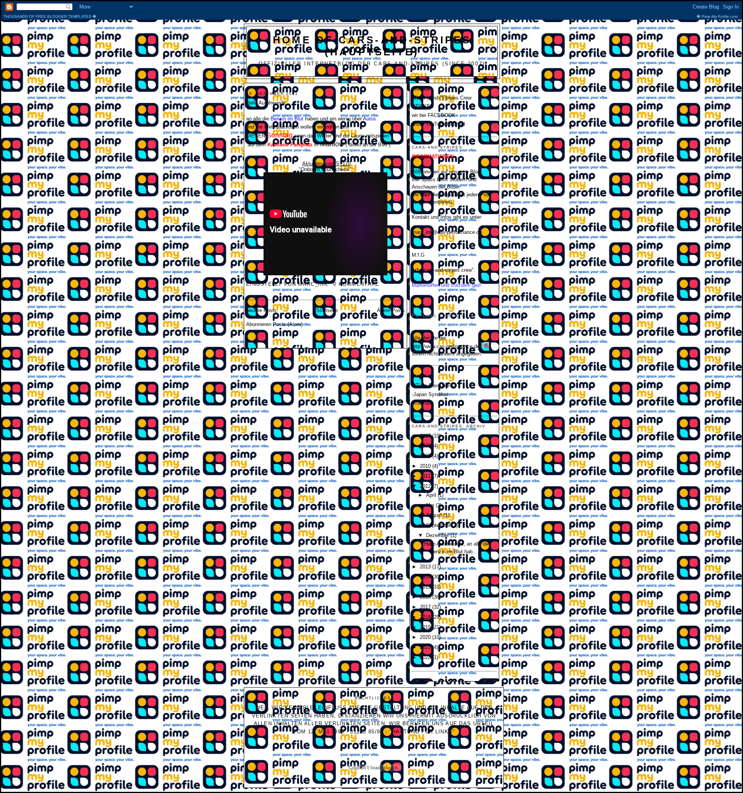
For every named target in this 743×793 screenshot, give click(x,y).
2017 (426, 607)
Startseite (327, 310)
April (432, 495)
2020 (426, 637)
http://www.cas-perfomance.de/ (446, 346)
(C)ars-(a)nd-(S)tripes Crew (441, 98)
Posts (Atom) (288, 324)
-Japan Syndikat (430, 394)
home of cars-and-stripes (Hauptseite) (372, 46)
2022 (426, 657)
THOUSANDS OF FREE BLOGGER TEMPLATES (370, 16)
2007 (426, 436)
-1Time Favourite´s (433, 385)
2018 (426, 617)
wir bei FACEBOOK (433, 115)
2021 (426, 647)
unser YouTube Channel (438, 124)
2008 (426, 446)
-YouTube (422, 403)
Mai (431, 505)
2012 (426, 486)
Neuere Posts (261, 310)
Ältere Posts (391, 310)
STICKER (423, 106)
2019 (426, 627)
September (439, 525)
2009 (426, 456)
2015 (426, 587)
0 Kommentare (356, 284)
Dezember (438, 535)
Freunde (421, 89)
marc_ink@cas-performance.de (447, 232)
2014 (426, 577)
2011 (426, 476)
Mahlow (332, 144)
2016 (426, 597)
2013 (426, 567)
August (434, 515)
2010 (426, 466)
